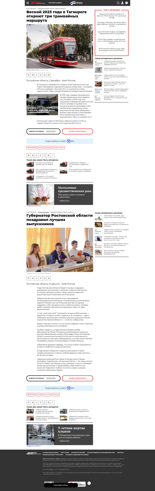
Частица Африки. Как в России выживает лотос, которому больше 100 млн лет (115, 97)
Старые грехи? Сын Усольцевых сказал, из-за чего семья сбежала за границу (115, 76)
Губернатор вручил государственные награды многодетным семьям (44, 411)
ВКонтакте (76, 123)
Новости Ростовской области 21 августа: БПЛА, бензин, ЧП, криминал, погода (111, 16)
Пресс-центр (65, 452)
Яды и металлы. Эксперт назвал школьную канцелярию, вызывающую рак (114, 252)
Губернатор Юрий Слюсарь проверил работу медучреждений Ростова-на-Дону (47, 418)
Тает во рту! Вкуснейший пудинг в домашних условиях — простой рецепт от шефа (115, 83)
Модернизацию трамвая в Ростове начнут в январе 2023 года (79, 164)
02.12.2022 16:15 (31, 8)
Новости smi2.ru (33, 206)
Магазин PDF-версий (78, 452)
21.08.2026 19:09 (31, 212)
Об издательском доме (50, 452)
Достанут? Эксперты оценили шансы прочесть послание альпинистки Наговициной (116, 245)
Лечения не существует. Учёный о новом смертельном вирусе (115, 69)
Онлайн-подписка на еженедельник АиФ (101, 452)
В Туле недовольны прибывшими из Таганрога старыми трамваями (80, 170)
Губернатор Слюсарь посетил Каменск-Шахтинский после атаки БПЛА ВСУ (80, 418)
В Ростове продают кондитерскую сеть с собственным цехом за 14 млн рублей (112, 41)
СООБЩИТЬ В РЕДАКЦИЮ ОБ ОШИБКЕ (76, 454)
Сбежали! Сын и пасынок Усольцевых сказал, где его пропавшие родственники (116, 231)
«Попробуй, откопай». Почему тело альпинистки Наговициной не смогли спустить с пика (115, 238)
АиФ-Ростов (44, 70)
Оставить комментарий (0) (77, 131)
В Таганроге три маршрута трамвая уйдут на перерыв (44, 163)
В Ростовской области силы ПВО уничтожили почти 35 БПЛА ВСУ (112, 49)
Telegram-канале (51, 123)
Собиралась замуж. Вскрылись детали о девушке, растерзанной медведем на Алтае (115, 62)
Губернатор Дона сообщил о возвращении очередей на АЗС (79, 410)
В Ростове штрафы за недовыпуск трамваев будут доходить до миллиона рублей (47, 171)
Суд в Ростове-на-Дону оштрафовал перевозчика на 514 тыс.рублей (112, 33)
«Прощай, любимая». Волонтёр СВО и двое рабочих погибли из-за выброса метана (111, 24)
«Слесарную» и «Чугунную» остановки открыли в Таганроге (46, 177)
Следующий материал (60, 485)
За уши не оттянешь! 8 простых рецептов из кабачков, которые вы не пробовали (116, 224)
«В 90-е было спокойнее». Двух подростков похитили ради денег (115, 216)
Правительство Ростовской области (38, 273)
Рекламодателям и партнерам (53, 454)
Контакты (120, 452)
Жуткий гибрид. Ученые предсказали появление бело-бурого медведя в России (116, 90)
